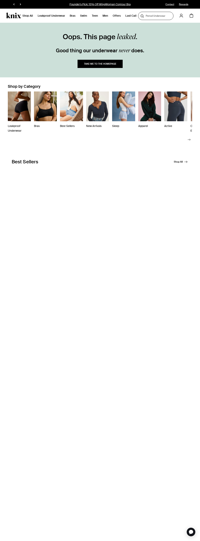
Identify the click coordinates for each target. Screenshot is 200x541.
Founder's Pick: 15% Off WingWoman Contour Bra (100, 4)
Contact (169, 4)
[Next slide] (189, 139)
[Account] (181, 16)
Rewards (183, 4)
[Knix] (13, 16)
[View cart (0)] (191, 16)
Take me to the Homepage (100, 63)
